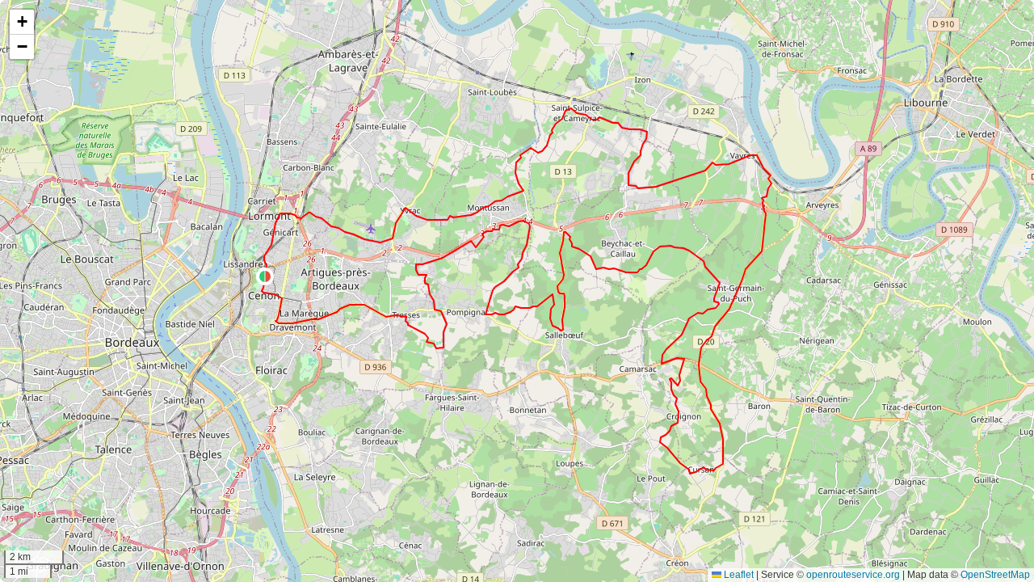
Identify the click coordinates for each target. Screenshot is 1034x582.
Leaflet (737, 574)
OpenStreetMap (995, 574)
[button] (265, 276)
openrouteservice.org (853, 574)
